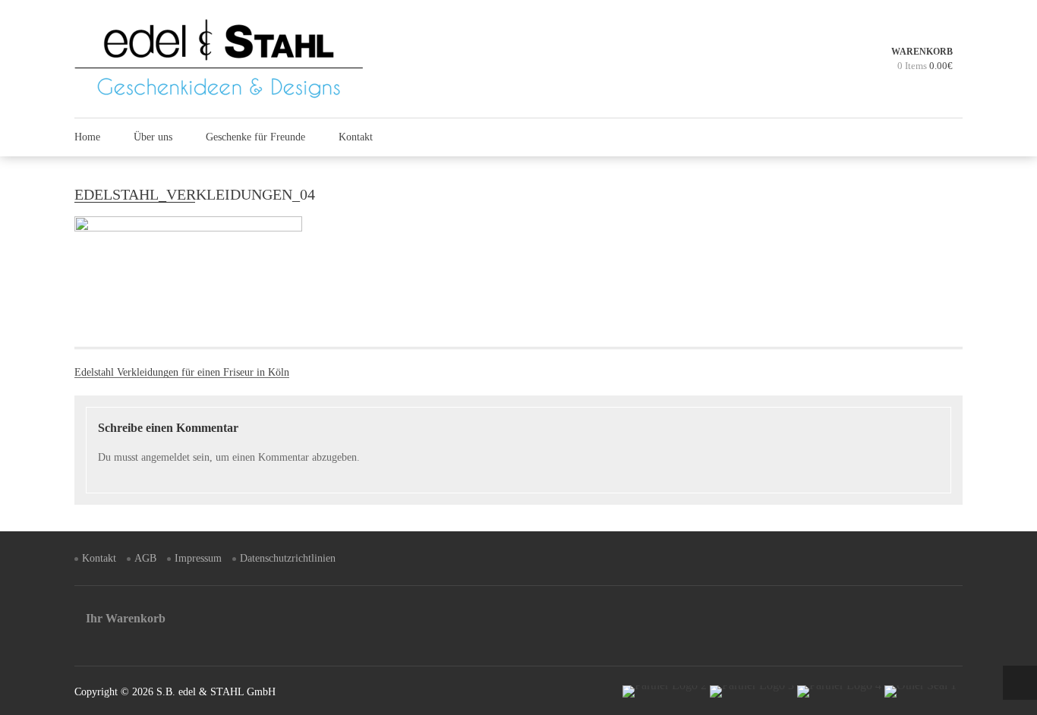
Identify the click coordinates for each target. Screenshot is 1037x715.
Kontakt (356, 137)
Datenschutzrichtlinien (288, 558)
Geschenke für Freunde (255, 137)
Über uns (153, 137)
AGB (145, 558)
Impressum (198, 558)
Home (87, 137)
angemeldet (165, 457)
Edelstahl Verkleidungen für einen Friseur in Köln (181, 372)
